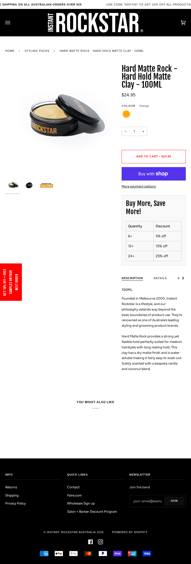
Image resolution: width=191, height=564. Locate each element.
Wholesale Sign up (81, 503)
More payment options (139, 186)
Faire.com (74, 495)
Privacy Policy (15, 503)
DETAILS (160, 278)
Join (174, 500)
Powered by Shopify (129, 532)
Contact (73, 487)
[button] (11, 282)
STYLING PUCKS (37, 50)
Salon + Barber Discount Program (92, 511)
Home (9, 50)
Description (132, 278)
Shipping (12, 495)
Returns (11, 487)
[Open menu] (12, 22)
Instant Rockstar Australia (71, 532)
